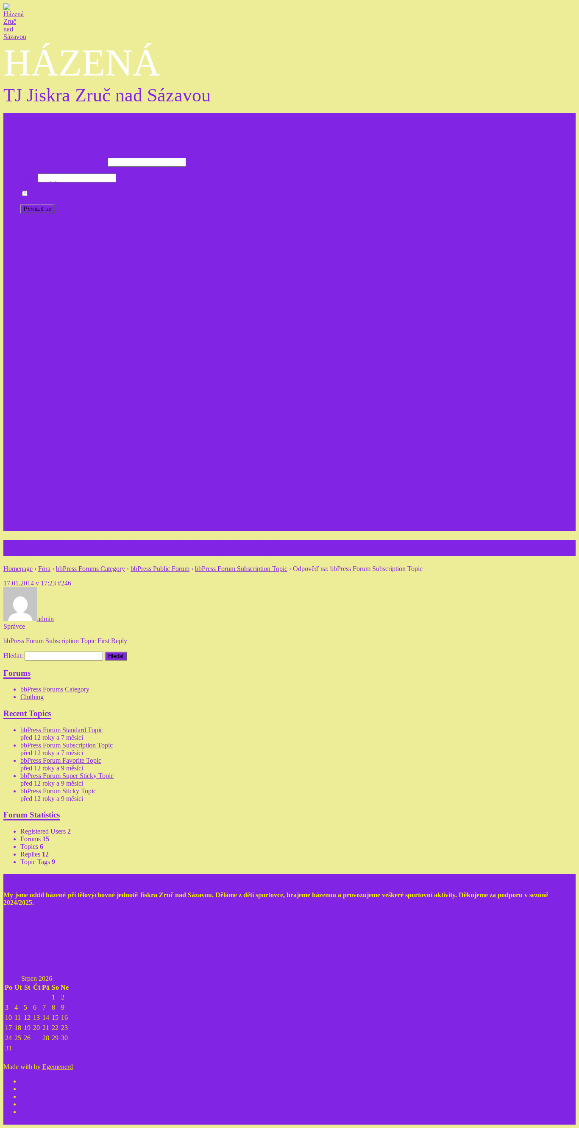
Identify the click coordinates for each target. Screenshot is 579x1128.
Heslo (28, 177)
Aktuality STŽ (56, 336)
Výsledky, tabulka (61, 214)
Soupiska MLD (58, 359)
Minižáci (32, 229)
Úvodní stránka (40, 183)
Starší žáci (33, 305)
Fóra (44, 568)
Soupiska (49, 282)
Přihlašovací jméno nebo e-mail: (63, 161)
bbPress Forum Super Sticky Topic (67, 775)
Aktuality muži (57, 412)
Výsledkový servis (45, 496)
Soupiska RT (54, 435)
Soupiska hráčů (57, 321)
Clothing (32, 696)
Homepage (18, 568)
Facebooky (35, 504)
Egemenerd (57, 1066)
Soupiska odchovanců (66, 458)
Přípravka (33, 191)
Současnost (35, 481)
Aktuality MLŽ (57, 298)
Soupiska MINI (58, 244)
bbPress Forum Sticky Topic (58, 791)
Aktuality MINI (58, 259)
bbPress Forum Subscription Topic (241, 568)
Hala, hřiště (35, 511)
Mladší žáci (35, 267)
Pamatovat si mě (52, 193)
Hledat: (13, 655)
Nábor (28, 466)
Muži (27, 382)
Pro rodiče (34, 443)
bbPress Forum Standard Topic (61, 729)
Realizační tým (40, 427)
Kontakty (32, 420)
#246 (64, 583)
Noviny (30, 527)
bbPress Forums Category (90, 568)
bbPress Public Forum (160, 568)
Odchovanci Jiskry (45, 450)
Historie (31, 473)
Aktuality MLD (58, 374)
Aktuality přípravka (63, 221)
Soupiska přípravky (63, 206)
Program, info (55, 198)
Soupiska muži (57, 397)
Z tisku (29, 519)
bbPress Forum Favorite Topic (60, 760)
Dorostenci (35, 343)
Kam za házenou (42, 489)
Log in (29, 147)
